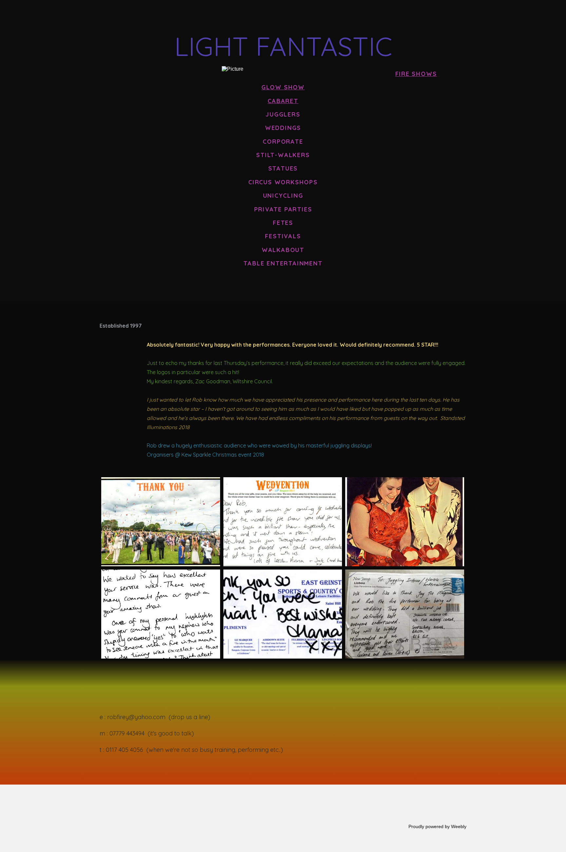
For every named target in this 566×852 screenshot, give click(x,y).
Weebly (458, 826)
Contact (534, 14)
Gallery (499, 14)
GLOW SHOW (424, 14)
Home (346, 14)
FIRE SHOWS (381, 14)
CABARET (463, 14)
